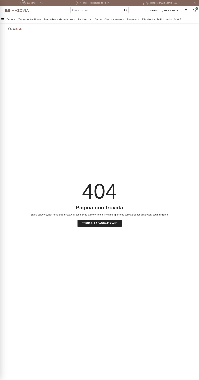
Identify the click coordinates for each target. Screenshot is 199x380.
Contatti (154, 10)
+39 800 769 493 (171, 10)
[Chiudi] (194, 3)
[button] (126, 10)
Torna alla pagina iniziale (99, 223)
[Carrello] (194, 10)
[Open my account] (186, 11)
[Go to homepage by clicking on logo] (17, 10)
